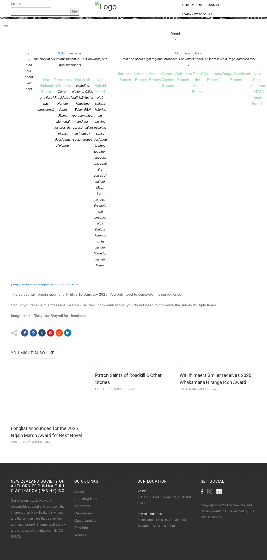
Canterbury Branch (213, 77)
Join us (29, 71)
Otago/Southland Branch (236, 77)
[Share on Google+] (33, 333)
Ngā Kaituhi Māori (100, 172)
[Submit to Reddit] (59, 333)
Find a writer (192, 4)
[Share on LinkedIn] (67, 333)
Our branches (188, 56)
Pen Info (81, 528)
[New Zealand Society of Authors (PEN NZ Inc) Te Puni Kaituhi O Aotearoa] (106, 6)
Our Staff (83, 109)
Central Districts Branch (168, 80)
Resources (83, 513)
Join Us (213, 4)
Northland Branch (125, 77)
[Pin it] (50, 333)
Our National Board (46, 94)
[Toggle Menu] (6, 26)
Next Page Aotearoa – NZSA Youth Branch (257, 89)
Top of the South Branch (198, 83)
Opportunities (85, 520)
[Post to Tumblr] (42, 333)
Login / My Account (197, 14)
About (79, 491)
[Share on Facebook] (24, 333)
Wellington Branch (183, 77)
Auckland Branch (141, 77)
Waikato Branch (155, 77)
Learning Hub (85, 498)
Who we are (70, 59)
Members (82, 506)
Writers (80, 535)
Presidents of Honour (63, 112)
